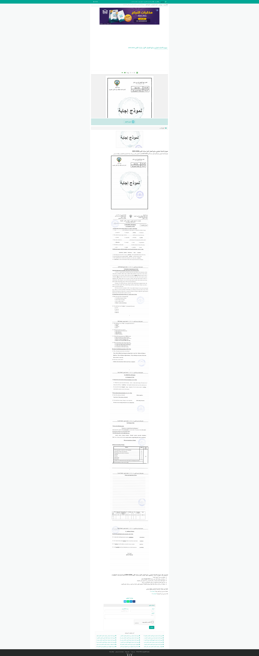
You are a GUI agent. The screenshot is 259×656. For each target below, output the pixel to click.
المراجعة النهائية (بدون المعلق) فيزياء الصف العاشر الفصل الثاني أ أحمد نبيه (105, 646)
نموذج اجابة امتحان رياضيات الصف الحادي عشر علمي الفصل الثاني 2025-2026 (153, 642)
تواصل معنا (111, 651)
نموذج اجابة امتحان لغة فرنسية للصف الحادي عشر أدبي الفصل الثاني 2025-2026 (153, 637)
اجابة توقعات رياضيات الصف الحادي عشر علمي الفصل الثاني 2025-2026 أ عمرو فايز (105, 644)
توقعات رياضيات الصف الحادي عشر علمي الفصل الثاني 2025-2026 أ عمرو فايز (153, 646)
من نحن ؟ (133, 651)
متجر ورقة (127, 651)
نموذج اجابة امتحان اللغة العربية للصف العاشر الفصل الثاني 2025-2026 (105, 637)
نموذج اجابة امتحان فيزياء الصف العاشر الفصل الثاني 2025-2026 (153, 644)
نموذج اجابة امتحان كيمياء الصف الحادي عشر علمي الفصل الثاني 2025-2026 (129, 640)
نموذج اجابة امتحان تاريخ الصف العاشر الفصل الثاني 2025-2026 (153, 635)
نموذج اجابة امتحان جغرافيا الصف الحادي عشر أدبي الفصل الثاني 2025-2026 (105, 642)
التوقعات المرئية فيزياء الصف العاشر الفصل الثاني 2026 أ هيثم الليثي (129, 644)
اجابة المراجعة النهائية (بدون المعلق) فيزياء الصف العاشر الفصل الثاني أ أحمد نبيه (129, 646)
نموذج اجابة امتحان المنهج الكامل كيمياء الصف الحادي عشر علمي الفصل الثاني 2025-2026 (153, 640)
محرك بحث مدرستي (119, 651)
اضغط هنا (153, 591)
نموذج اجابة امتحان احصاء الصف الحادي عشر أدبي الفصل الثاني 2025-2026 (105, 640)
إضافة (151, 627)
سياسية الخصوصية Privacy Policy (143, 651)
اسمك (153, 608)
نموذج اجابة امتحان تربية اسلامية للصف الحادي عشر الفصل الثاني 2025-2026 (129, 635)
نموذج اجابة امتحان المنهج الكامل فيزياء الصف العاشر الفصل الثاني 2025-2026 (129, 642)
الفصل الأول (148, 4)
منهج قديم (160, 4)
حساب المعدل (133, 1)
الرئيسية (156, 1)
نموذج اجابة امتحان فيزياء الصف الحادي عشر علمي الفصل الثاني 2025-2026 (129, 637)
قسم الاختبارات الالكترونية (148, 1)
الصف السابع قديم (154, 4)
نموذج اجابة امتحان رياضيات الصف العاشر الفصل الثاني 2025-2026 (105, 635)
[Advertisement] (129, 35)
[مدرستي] (164, 1)
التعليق (153, 613)
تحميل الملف (128, 121)
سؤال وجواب (140, 1)
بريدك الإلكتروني (125, 608)
